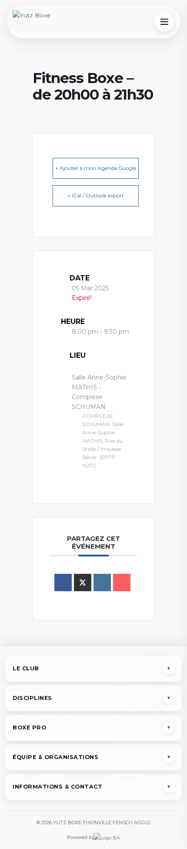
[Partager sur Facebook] (63, 582)
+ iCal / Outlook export (95, 195)
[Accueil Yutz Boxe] (31, 21)
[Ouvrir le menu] (164, 22)
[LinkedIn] (102, 582)
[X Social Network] (82, 582)
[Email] (121, 582)
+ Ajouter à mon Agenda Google (95, 168)
